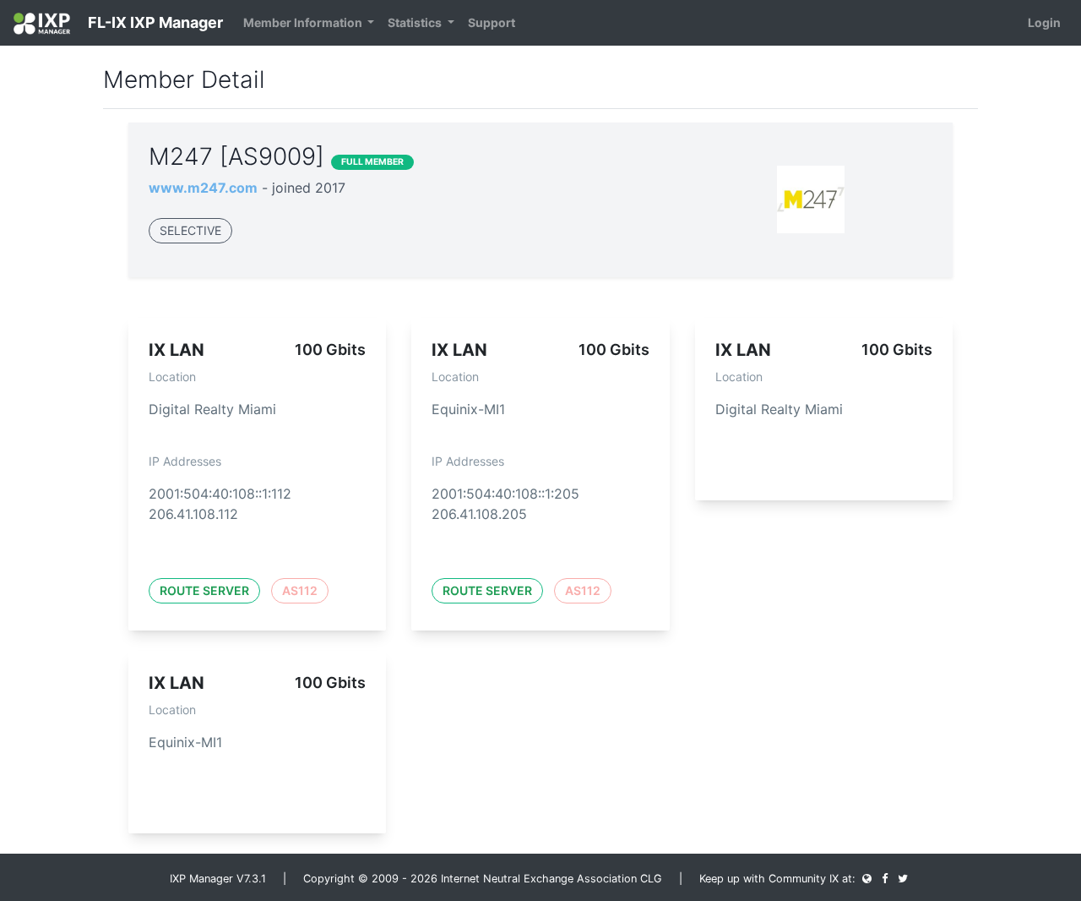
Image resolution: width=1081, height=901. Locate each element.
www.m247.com (203, 187)
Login (1044, 22)
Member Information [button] (304, 22)
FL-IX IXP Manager (153, 22)
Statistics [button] (416, 22)
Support (491, 22)
